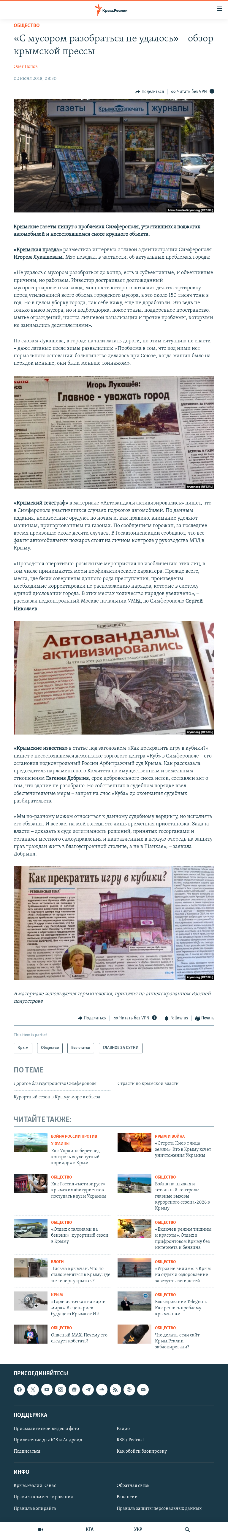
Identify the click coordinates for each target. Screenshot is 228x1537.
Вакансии (127, 1497)
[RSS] (115, 1389)
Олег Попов (26, 66)
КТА (90, 1529)
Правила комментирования (43, 1497)
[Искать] (187, 1529)
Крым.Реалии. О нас (35, 1485)
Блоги (57, 1262)
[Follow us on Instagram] (60, 1389)
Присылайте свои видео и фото (46, 1428)
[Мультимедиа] (41, 1529)
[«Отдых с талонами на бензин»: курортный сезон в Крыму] (31, 1228)
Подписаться (27, 1451)
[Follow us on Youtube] (47, 1389)
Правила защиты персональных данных (159, 1508)
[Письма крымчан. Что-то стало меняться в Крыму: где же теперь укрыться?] (31, 1267)
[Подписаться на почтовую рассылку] (142, 1389)
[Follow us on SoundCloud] (101, 1389)
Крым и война (170, 1136)
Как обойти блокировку (142, 1451)
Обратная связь (133, 1485)
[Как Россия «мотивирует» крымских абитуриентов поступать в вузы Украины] (31, 1183)
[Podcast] (129, 1389)
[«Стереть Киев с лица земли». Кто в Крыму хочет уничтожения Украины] (134, 1142)
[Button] (149, 92)
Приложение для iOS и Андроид (48, 1440)
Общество (27, 26)
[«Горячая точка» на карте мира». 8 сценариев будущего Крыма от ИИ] (31, 1301)
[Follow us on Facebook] (19, 1389)
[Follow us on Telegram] (88, 1389)
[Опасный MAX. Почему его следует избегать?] (31, 1334)
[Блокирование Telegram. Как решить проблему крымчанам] (134, 1301)
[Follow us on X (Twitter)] (33, 1389)
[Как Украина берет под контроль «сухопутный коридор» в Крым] (31, 1142)
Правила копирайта (35, 1508)
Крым (57, 1295)
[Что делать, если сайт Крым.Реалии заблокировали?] (134, 1334)
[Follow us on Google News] (74, 1389)
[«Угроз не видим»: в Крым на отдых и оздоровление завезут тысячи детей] (134, 1267)
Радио (123, 1428)
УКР (138, 1529)
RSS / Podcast (130, 1440)
